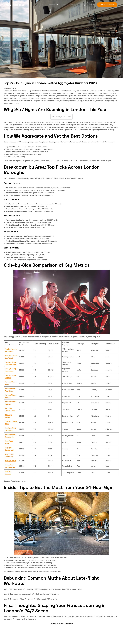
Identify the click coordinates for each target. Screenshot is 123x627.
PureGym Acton (10, 461)
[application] (59, 5)
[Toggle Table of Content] (68, 116)
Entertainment (53, 5)
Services (73, 5)
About (65, 5)
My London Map (15, 4)
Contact (91, 5)
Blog (83, 5)
